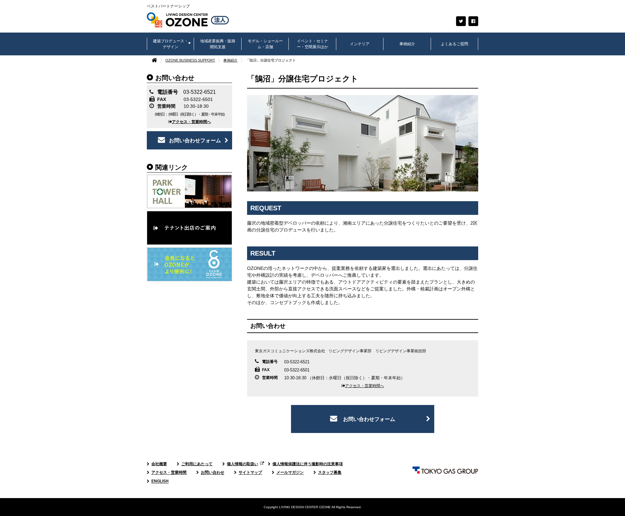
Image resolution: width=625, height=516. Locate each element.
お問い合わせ (212, 473)
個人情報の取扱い (242, 464)
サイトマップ (250, 473)
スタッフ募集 (329, 473)
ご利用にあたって (197, 464)
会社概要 (159, 464)
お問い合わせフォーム (195, 140)
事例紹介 (230, 60)
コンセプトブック (288, 302)
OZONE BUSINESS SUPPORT (190, 60)
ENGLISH (160, 481)
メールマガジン (290, 473)
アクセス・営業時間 (169, 473)
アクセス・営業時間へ (191, 121)
